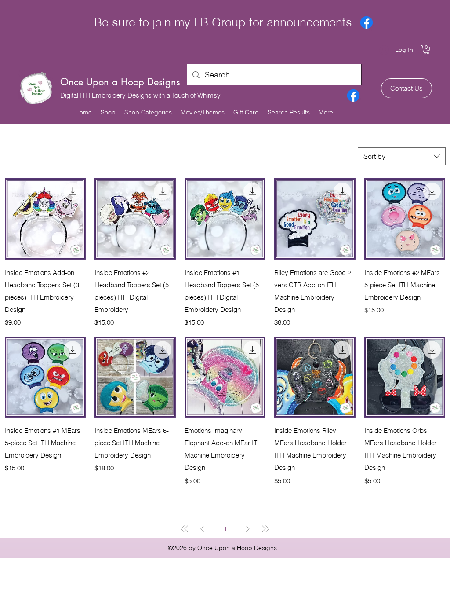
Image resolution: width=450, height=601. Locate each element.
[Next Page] (248, 529)
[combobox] (402, 156)
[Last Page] (265, 529)
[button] (426, 49)
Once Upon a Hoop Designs (120, 82)
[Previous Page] (202, 529)
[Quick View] (45, 218)
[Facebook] (366, 22)
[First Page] (184, 529)
